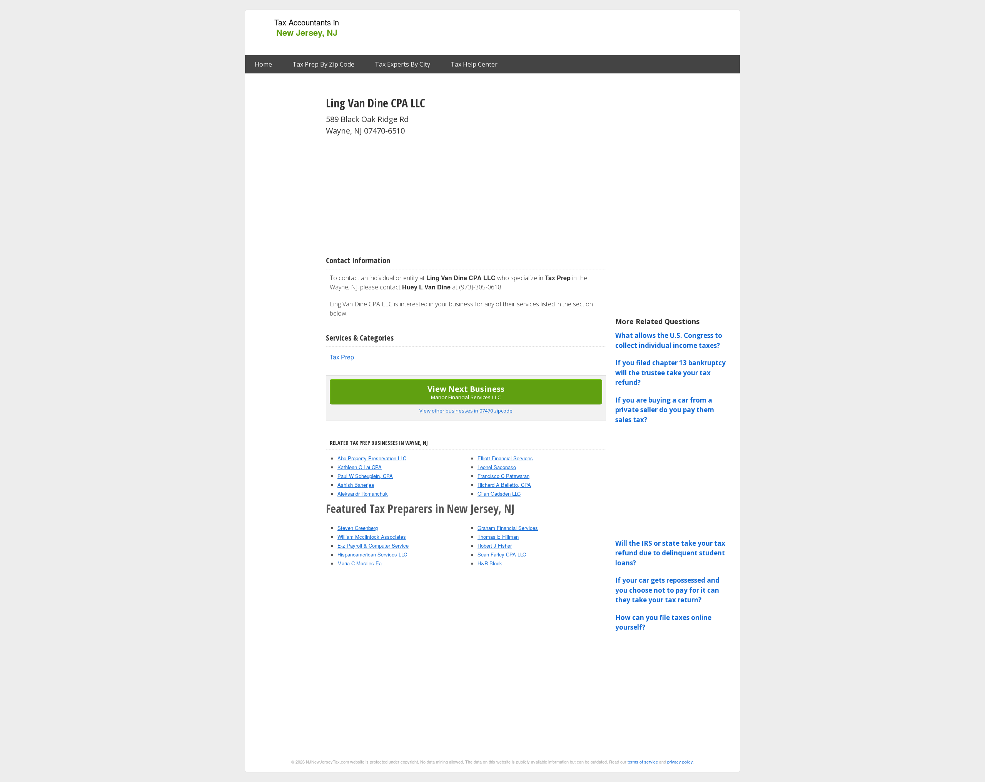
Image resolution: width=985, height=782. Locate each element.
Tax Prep (342, 357)
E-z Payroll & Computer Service (373, 545)
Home (263, 64)
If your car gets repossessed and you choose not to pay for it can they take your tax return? (667, 590)
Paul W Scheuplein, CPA (365, 476)
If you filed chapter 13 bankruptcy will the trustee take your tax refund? (670, 372)
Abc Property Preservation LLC (371, 458)
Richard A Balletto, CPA (504, 484)
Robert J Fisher (494, 545)
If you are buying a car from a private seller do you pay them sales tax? (664, 410)
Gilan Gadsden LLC (499, 493)
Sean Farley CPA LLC (501, 554)
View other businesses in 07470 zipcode (466, 410)
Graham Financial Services (507, 527)
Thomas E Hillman (498, 536)
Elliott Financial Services (505, 458)
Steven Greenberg (357, 527)
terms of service (643, 762)
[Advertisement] (596, 33)
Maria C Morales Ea (359, 563)
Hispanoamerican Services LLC (372, 554)
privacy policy (680, 762)
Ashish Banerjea (355, 484)
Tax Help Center (474, 64)
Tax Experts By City (402, 64)
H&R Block (489, 563)
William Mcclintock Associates (371, 536)
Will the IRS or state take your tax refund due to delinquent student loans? (670, 553)
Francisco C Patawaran (503, 476)
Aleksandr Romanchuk (362, 493)
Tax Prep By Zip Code (323, 64)
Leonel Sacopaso (496, 467)
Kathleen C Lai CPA (359, 467)
